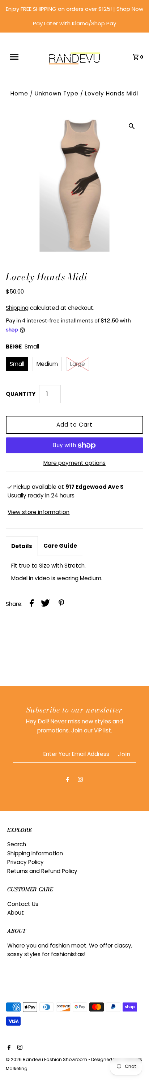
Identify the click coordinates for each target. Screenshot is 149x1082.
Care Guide (60, 545)
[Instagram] (80, 781)
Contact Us (22, 904)
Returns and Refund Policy (42, 871)
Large (77, 364)
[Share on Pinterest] (61, 604)
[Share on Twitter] (45, 604)
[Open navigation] (18, 57)
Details (21, 546)
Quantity (20, 394)
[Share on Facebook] (32, 604)
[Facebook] (67, 781)
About (15, 912)
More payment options (74, 463)
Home (19, 93)
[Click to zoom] (132, 126)
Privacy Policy (25, 862)
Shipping (17, 308)
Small (17, 364)
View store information (38, 512)
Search (16, 844)
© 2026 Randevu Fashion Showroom (47, 1059)
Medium (47, 364)
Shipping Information (35, 853)
